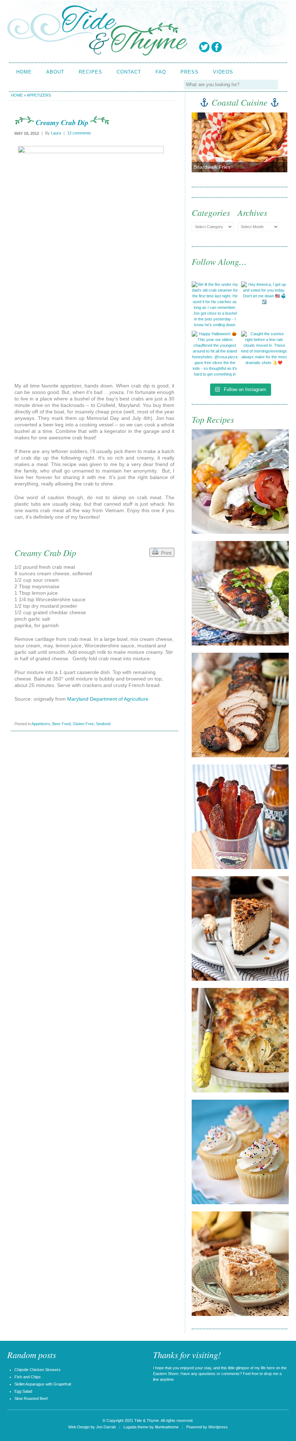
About (55, 72)
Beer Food (61, 724)
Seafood (103, 724)
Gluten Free (83, 724)
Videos (223, 72)
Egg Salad (23, 1391)
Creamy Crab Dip (62, 122)
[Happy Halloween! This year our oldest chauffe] (215, 354)
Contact (129, 72)
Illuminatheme (167, 1427)
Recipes (90, 72)
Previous (202, 145)
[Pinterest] (241, 46)
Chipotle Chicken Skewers (37, 1369)
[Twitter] (204, 46)
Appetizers (39, 95)
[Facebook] (216, 46)
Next (276, 145)
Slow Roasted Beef (31, 1398)
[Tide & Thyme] (97, 54)
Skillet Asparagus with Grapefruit (42, 1384)
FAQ (161, 72)
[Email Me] (265, 46)
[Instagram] (253, 46)
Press (189, 72)
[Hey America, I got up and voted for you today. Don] (264, 304)
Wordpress (218, 1427)
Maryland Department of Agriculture (107, 699)
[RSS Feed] (278, 46)
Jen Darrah (106, 1427)
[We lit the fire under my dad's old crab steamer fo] (215, 304)
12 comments (79, 133)
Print (164, 553)
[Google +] (228, 46)
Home (24, 72)
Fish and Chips (27, 1377)
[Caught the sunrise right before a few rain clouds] (264, 354)
